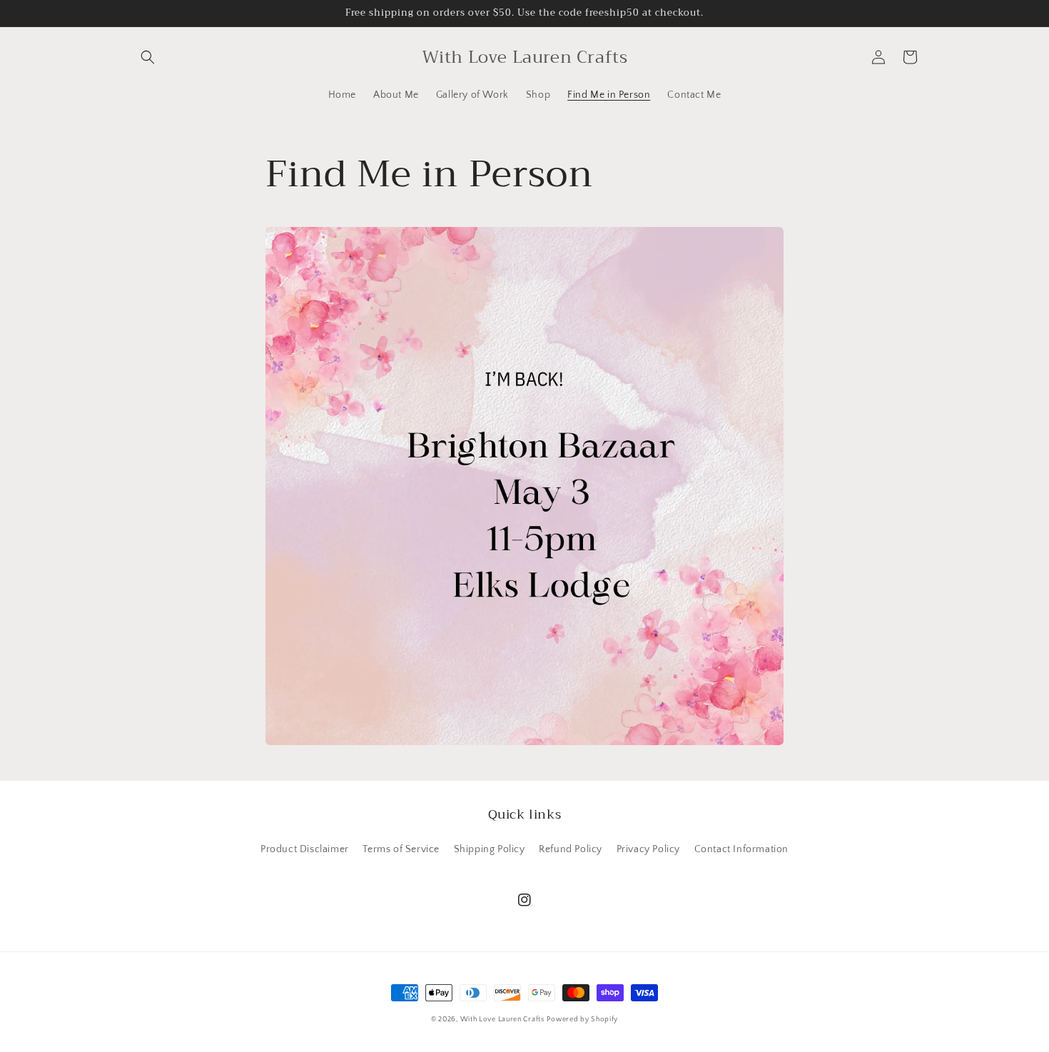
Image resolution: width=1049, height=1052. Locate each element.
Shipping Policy (489, 849)
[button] (147, 57)
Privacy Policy (648, 849)
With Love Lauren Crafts (502, 1019)
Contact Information (741, 849)
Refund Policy (570, 849)
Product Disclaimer (304, 849)
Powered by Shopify (582, 1019)
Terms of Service (401, 849)
